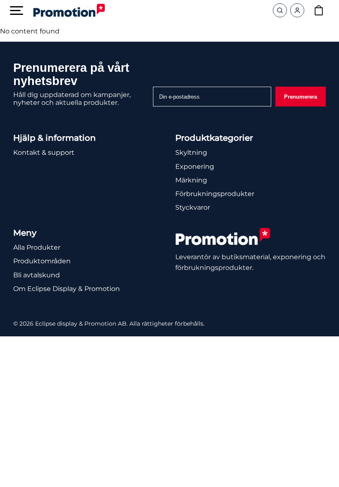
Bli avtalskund (36, 275)
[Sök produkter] (280, 10)
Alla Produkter (36, 247)
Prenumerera (300, 97)
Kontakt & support (43, 152)
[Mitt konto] (297, 10)
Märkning (191, 180)
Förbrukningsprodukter (214, 194)
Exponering (194, 166)
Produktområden (42, 261)
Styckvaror (192, 207)
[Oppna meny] (16, 10)
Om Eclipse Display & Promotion (66, 289)
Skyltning (191, 152)
